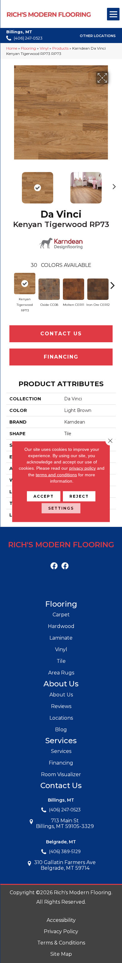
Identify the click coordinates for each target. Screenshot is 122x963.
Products (60, 48)
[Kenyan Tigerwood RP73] (25, 283)
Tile (61, 661)
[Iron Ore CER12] (98, 289)
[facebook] (54, 566)
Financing (61, 357)
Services (61, 751)
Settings (61, 508)
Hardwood (61, 626)
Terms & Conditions (61, 943)
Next (112, 184)
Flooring (28, 48)
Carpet (61, 615)
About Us (61, 695)
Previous (9, 184)
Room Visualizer (61, 774)
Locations (61, 718)
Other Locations (98, 36)
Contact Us (61, 334)
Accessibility (61, 920)
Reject (79, 496)
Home (11, 48)
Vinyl (44, 48)
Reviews (61, 706)
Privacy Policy (61, 931)
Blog (61, 730)
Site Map (61, 954)
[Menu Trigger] (113, 14)
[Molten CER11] (73, 289)
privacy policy (82, 468)
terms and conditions (56, 474)
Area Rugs (61, 673)
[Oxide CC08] (49, 289)
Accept (43, 496)
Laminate (61, 638)
